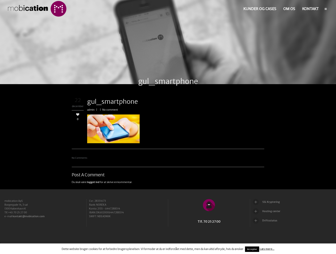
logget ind (93, 182)
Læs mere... (267, 249)
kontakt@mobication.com (29, 216)
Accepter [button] (252, 249)
